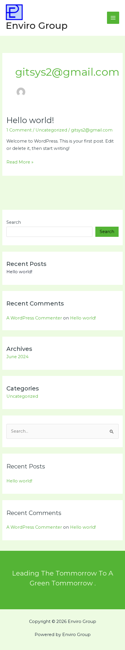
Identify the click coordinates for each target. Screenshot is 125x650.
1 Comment (19, 130)
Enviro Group (36, 25)
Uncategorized (51, 130)
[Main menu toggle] (113, 18)
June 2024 (17, 356)
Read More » (19, 162)
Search (13, 222)
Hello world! (30, 120)
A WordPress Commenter (34, 318)
